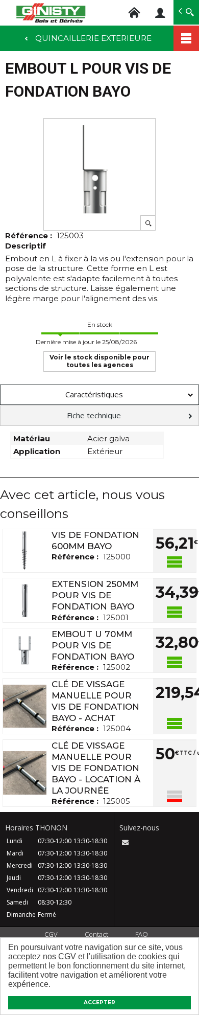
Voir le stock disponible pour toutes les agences (99, 360)
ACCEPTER (99, 1002)
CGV (51, 934)
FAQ (141, 934)
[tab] (99, 395)
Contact (96, 934)
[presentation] (99, 394)
